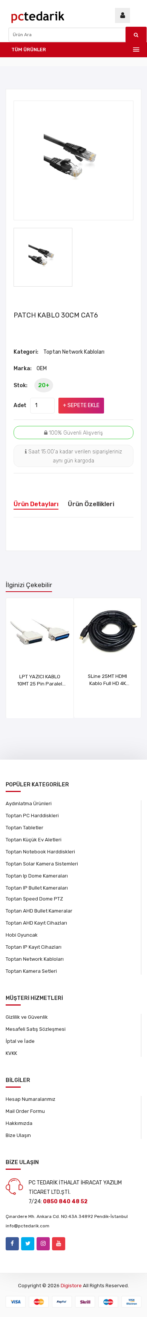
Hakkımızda (19, 1123)
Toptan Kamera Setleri (31, 971)
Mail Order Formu (25, 1111)
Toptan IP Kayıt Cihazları (33, 947)
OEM (42, 368)
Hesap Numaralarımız (30, 1099)
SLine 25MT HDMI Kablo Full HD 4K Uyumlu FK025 (107, 683)
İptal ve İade (20, 1041)
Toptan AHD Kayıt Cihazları (36, 923)
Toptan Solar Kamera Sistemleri (42, 864)
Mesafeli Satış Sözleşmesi (36, 1029)
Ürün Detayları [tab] (36, 504)
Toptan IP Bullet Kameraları (37, 888)
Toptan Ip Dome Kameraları (37, 876)
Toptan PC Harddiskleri (32, 815)
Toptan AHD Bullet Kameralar (39, 911)
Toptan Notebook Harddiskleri (40, 852)
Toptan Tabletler (24, 827)
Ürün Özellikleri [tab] (91, 504)
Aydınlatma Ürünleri (29, 803)
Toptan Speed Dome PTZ (34, 899)
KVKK (11, 1053)
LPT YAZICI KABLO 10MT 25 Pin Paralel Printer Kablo (39, 684)
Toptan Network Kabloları (73, 352)
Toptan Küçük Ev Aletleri (33, 839)
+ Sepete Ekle (81, 405)
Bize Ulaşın (18, 1135)
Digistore (71, 1285)
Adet (20, 405)
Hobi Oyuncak (22, 935)
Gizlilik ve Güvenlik (27, 1017)
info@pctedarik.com (27, 1225)
